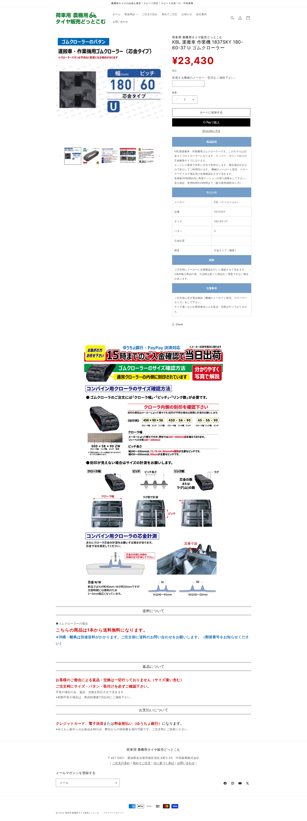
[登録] (116, 783)
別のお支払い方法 (211, 131)
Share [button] (179, 324)
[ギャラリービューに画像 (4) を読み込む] (128, 156)
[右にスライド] (159, 156)
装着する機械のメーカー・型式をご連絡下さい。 (204, 77)
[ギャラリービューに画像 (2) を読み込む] (91, 156)
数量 (174, 92)
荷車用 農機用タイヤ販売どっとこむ (82, 813)
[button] (131, 14)
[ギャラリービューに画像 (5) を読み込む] (146, 156)
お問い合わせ (186, 763)
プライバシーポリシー (113, 813)
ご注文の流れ (121, 763)
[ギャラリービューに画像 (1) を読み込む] (72, 156)
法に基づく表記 (164, 763)
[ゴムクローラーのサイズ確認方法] (153, 381)
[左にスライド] (60, 156)
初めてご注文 (142, 763)
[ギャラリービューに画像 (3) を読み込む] (109, 156)
